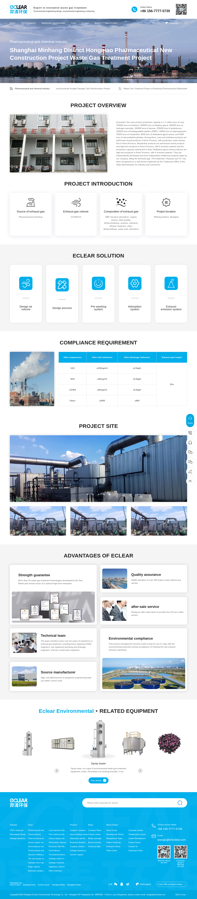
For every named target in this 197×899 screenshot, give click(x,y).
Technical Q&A (94, 846)
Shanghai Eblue (58, 885)
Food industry (54, 850)
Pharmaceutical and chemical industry (54, 77)
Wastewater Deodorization (53, 23)
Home (12, 23)
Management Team (114, 838)
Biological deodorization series (79, 842)
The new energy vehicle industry (37, 859)
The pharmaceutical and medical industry (58, 855)
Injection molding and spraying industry (37, 855)
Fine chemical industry (58, 834)
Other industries (55, 871)
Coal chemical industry (58, 830)
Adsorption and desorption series (79, 838)
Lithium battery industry (58, 838)
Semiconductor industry (37, 846)
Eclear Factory (134, 842)
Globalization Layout (137, 834)
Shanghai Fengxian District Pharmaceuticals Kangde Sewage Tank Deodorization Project (69, 88)
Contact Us (133, 846)
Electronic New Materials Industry (58, 846)
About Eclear (111, 23)
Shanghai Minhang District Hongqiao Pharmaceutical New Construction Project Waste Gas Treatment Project (127, 77)
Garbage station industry (58, 859)
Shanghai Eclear (74, 885)
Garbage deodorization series (79, 850)
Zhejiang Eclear (29, 885)
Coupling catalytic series (79, 846)
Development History (115, 834)
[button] (87, 494)
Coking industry (34, 834)
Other (155, 23)
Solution (13, 825)
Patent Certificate (113, 842)
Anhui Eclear (15, 885)
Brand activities (94, 842)
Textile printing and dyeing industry (37, 850)
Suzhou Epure (44, 885)
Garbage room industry (37, 863)
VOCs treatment (28, 23)
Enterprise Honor (113, 846)
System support (76, 855)
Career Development (137, 838)
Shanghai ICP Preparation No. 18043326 (86, 895)
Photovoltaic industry (57, 842)
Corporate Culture (135, 830)
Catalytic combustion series (79, 830)
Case (73, 23)
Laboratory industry (57, 867)
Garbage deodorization (19, 838)
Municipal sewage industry (37, 871)
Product (85, 23)
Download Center (135, 850)
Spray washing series (79, 834)
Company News (94, 830)
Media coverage (94, 838)
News (97, 23)
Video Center (111, 850)
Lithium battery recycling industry (37, 842)
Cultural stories (94, 834)
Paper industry (34, 867)
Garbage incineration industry (58, 863)
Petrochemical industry (37, 830)
